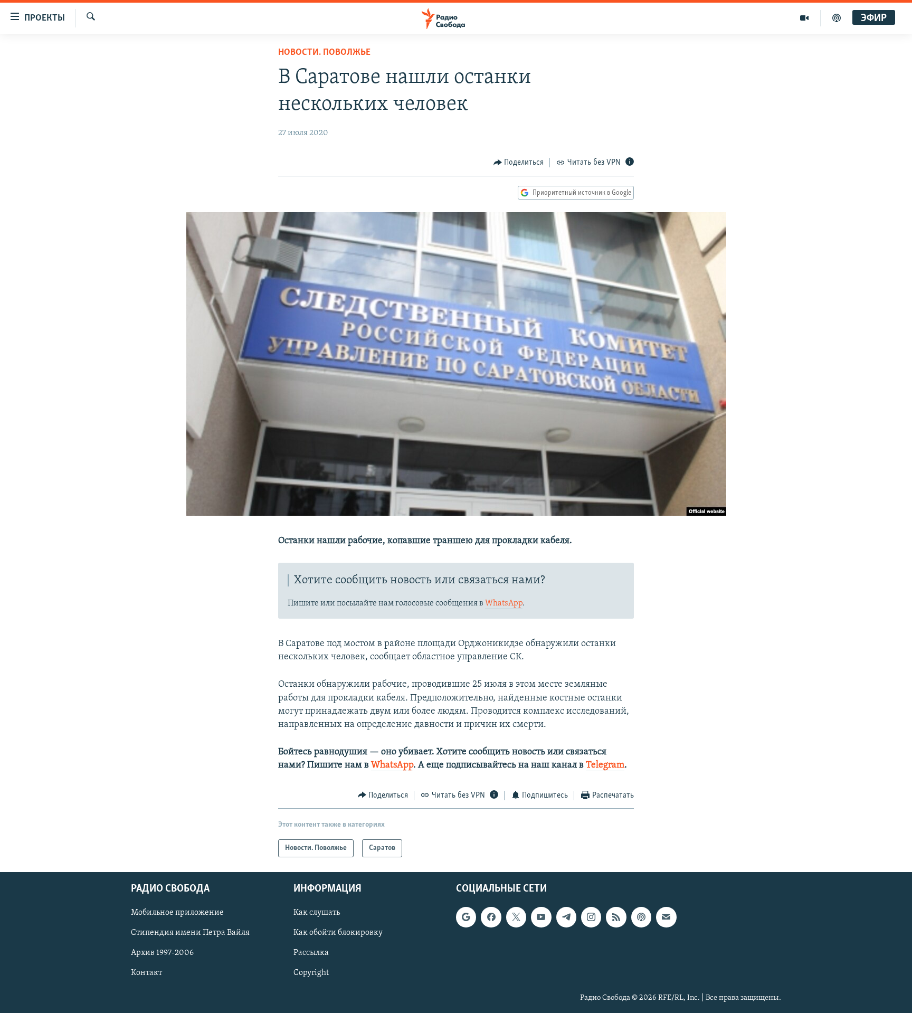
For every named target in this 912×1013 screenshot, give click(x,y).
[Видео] (804, 18)
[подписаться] (666, 917)
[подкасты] (836, 18)
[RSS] (616, 917)
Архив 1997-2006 (162, 953)
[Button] (518, 162)
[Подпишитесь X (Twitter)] (516, 917)
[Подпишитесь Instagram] (591, 917)
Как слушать (316, 912)
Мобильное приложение (177, 912)
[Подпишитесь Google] (466, 917)
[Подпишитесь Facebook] (491, 917)
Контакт (146, 973)
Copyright (311, 973)
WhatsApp (503, 603)
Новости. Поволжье (324, 53)
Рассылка (311, 953)
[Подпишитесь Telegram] (566, 917)
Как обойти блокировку (338, 933)
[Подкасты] (641, 917)
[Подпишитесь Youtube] (541, 917)
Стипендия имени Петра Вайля (190, 933)
